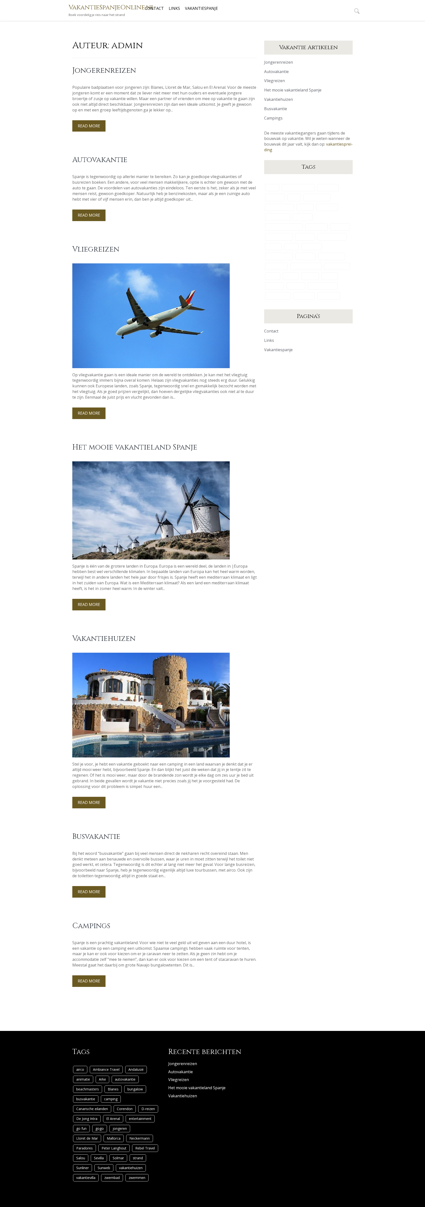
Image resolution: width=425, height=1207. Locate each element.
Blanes (305, 207)
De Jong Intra (278, 236)
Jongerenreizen (104, 70)
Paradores (276, 266)
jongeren (311, 246)
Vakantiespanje (201, 8)
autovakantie (317, 197)
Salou (272, 276)
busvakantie (277, 217)
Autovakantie (99, 160)
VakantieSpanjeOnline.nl (111, 7)
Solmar (310, 276)
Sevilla (291, 276)
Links (174, 8)
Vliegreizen (95, 249)
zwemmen (328, 295)
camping (302, 217)
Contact (154, 8)
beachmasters (279, 207)
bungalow (327, 207)
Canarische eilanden (284, 227)
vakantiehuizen (322, 286)
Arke (294, 197)
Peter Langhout (305, 266)
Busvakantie (96, 837)
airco (272, 187)
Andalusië (327, 187)
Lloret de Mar (279, 256)
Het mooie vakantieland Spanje (134, 447)
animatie (275, 197)
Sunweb (295, 286)
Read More (89, 126)
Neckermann (331, 256)
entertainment (332, 236)
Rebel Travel (337, 266)
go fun (273, 246)
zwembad (304, 295)
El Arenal (305, 236)
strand (330, 276)
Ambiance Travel (298, 187)
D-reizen (340, 227)
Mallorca (305, 256)
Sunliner (274, 286)
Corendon (316, 227)
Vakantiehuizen (104, 639)
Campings (91, 926)
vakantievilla (277, 295)
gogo (291, 246)
